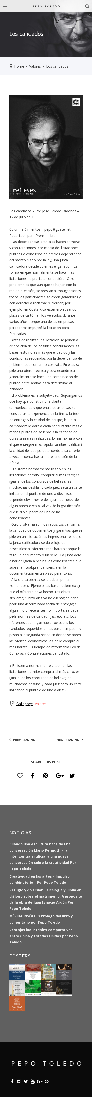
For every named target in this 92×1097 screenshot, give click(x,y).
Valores (35, 66)
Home (19, 66)
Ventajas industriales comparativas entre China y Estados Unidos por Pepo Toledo (43, 935)
